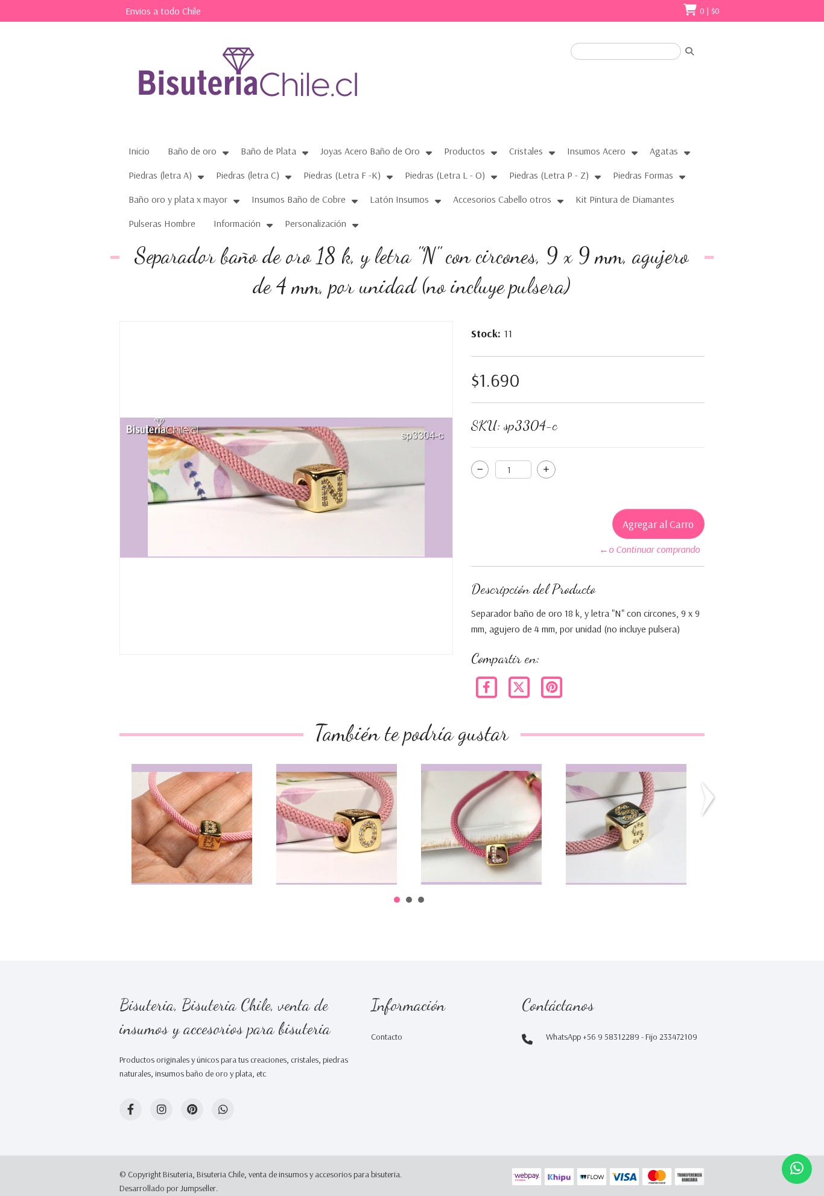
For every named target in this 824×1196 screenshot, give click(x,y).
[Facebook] (487, 686)
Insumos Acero (596, 151)
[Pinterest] (551, 686)
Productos (464, 151)
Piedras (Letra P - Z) (549, 175)
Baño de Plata (268, 151)
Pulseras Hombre (161, 223)
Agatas (664, 151)
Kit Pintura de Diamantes (624, 199)
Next (710, 799)
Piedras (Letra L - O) (445, 175)
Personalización (315, 223)
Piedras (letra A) (160, 175)
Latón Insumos (399, 199)
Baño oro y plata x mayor (177, 199)
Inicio (139, 151)
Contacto (386, 1036)
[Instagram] (161, 1109)
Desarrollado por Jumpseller (167, 1188)
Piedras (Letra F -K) (342, 175)
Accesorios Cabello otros (502, 199)
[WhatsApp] (223, 1109)
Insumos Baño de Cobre (299, 199)
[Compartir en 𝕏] (520, 686)
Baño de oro (192, 151)
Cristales (526, 151)
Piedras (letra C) (247, 175)
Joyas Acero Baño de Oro (370, 151)
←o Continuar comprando (649, 549)
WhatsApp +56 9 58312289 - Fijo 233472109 (621, 1036)
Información (237, 223)
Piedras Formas (643, 175)
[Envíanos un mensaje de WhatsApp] (797, 1169)
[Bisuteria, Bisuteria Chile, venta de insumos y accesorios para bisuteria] (270, 83)
